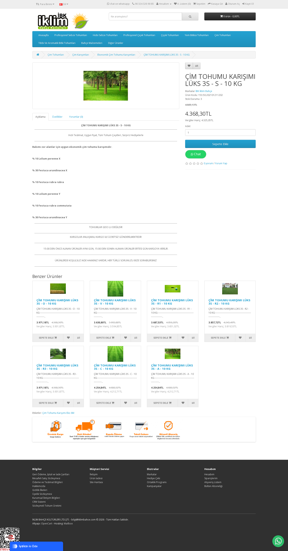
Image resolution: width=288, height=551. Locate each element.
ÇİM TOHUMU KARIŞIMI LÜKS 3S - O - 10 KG (57, 301)
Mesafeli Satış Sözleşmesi (46, 478)
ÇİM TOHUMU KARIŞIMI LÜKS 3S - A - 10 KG (172, 367)
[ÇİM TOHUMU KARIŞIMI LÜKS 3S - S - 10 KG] (105, 85)
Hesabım (209, 474)
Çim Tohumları (223, 35)
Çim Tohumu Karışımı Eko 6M (58, 413)
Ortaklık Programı (157, 482)
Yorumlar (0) (76, 116)
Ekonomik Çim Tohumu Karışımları (116, 54)
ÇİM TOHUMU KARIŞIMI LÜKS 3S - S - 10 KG (167, 54)
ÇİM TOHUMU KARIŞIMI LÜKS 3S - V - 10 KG (115, 301)
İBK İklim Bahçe (204, 91)
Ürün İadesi (96, 478)
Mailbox (68, 523)
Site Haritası (96, 482)
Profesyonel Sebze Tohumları (70, 35)
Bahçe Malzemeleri (91, 43)
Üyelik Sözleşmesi (42, 494)
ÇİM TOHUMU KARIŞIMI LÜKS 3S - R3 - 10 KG (57, 367)
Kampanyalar (154, 486)
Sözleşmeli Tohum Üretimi (46, 505)
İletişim (94, 474)
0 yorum (208, 163)
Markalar (152, 474)
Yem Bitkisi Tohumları (197, 35)
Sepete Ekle (220, 144)
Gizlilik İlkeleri (39, 490)
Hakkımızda (38, 486)
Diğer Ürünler (115, 43)
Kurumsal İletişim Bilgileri (46, 498)
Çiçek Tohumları (170, 35)
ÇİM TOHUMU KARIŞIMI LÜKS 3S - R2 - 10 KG (229, 301)
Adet (187, 126)
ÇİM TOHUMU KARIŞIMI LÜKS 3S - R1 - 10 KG (172, 301)
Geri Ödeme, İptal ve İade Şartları (50, 474)
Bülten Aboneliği (213, 486)
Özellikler (57, 116)
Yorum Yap (221, 163)
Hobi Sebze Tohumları (105, 35)
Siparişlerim (210, 478)
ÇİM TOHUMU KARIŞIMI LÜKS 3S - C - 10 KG (115, 367)
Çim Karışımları (80, 54)
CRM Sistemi (39, 501)
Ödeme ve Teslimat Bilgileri (47, 482)
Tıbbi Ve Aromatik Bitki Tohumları (56, 43)
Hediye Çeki (153, 478)
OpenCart (46, 523)
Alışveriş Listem (212, 482)
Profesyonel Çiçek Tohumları (139, 35)
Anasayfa (43, 35)
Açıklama (40, 116)
